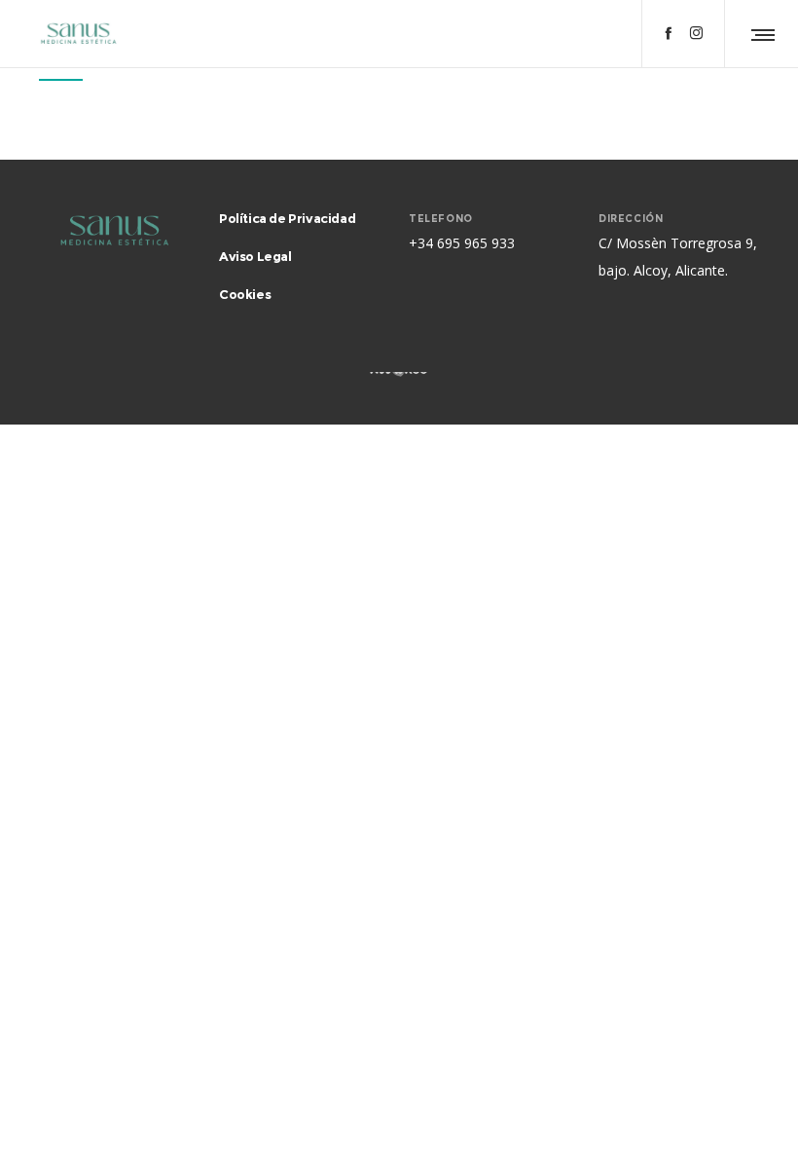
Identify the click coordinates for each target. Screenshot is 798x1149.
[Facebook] (668, 32)
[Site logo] (78, 34)
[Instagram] (696, 32)
